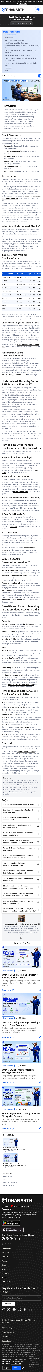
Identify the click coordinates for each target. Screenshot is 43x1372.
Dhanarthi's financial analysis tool (21, 684)
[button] (21, 804)
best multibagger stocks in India (14, 375)
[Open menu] (38, 9)
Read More (6, 990)
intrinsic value (28, 624)
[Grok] (19, 1238)
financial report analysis (14, 675)
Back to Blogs (9, 76)
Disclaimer (6, 1337)
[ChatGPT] (7, 1238)
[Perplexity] (15, 1238)
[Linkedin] (21, 938)
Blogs (4, 1265)
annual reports (24, 727)
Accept (16, 1368)
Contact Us (6, 1282)
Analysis (5, 1261)
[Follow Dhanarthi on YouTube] (14, 1309)
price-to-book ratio (20, 491)
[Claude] (11, 1238)
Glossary (5, 1273)
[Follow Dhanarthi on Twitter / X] (8, 1309)
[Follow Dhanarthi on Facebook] (24, 1309)
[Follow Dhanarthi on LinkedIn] (30, 1309)
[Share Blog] (39, 75)
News (4, 1269)
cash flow (13, 526)
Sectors (5, 1257)
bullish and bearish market (12, 600)
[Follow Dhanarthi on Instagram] (19, 1309)
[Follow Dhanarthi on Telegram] (3, 1309)
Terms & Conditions (9, 1332)
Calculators (6, 1248)
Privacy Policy (7, 1328)
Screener (5, 1253)
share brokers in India (16, 707)
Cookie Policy (7, 1341)
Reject (6, 1368)
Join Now (23, 3)
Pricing (5, 1277)
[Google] (3, 1238)
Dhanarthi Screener (9, 715)
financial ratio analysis (26, 751)
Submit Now (7, 1304)
